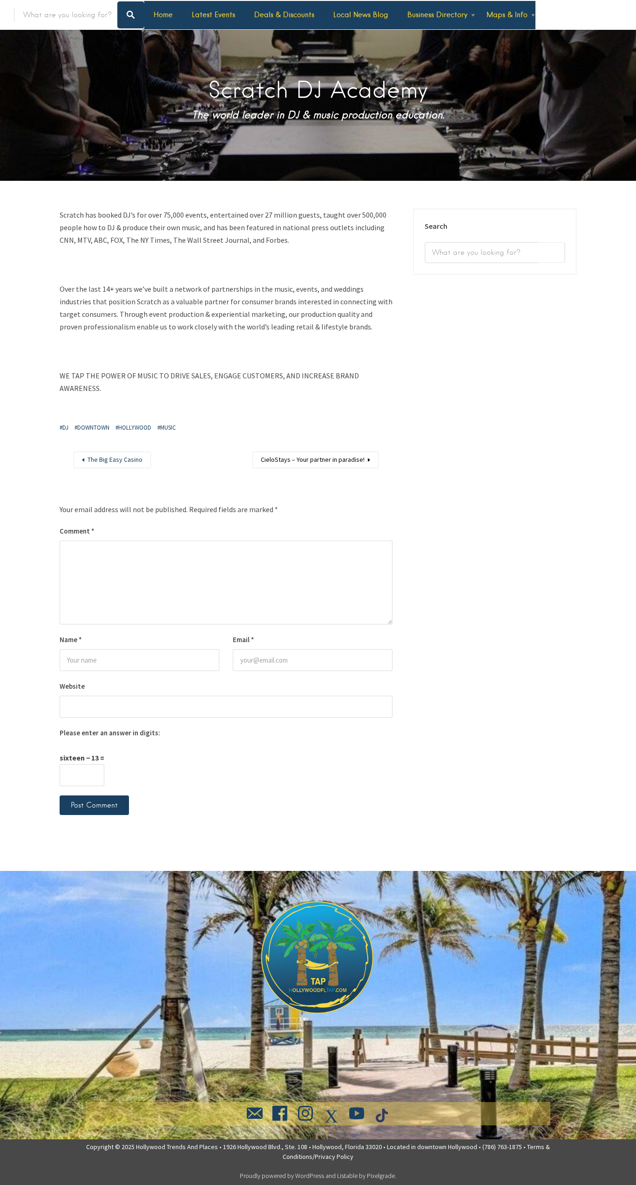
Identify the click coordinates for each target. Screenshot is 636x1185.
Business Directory (437, 14)
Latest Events (213, 14)
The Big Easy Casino (115, 459)
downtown (93, 428)
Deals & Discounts (284, 14)
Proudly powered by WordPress (282, 1175)
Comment (77, 531)
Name (71, 639)
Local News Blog (360, 14)
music (168, 428)
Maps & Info (507, 14)
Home (163, 14)
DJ (65, 428)
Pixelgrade (381, 1175)
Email (243, 639)
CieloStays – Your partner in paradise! (313, 459)
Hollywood (134, 428)
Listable (347, 1175)
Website (72, 686)
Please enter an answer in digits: (110, 732)
